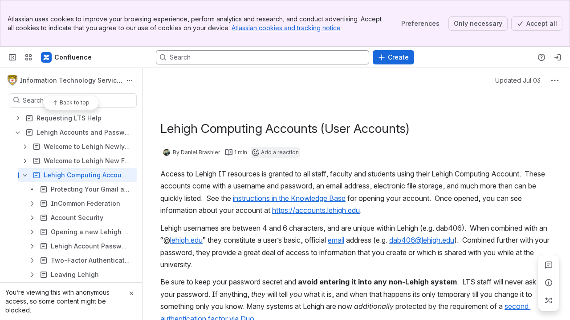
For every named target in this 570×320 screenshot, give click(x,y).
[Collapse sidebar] (12, 57)
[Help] (541, 57)
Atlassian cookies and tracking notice (286, 28)
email (336, 240)
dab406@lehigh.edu (421, 240)
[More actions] (129, 80)
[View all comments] (549, 265)
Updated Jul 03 (518, 80)
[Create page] (549, 300)
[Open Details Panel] (549, 283)
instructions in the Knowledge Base (289, 198)
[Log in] (557, 57)
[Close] (131, 293)
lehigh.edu (186, 240)
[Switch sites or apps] (28, 57)
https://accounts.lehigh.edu (316, 210)
